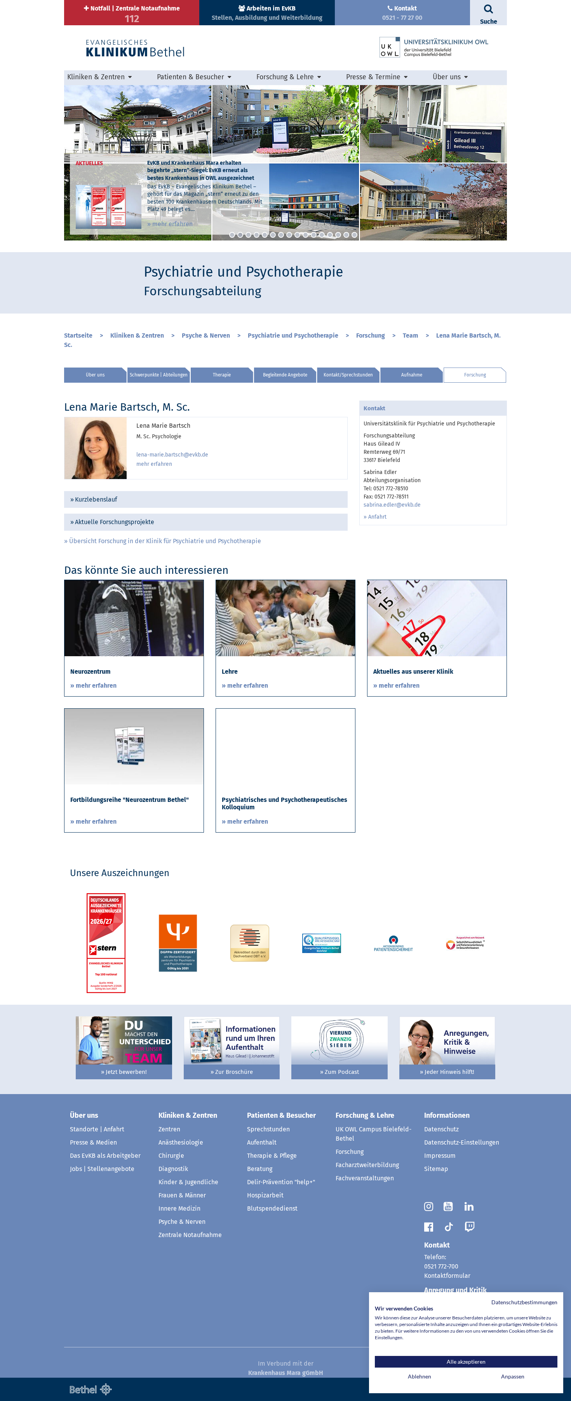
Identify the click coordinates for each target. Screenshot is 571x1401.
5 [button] (265, 235)
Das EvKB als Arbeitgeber (105, 1155)
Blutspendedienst (272, 1208)
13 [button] (330, 235)
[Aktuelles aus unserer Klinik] (437, 617)
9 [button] (297, 235)
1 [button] (232, 235)
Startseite (78, 335)
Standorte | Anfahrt (97, 1129)
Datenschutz (441, 1129)
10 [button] (305, 235)
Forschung (370, 335)
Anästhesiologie (180, 1142)
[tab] (206, 499)
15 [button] (346, 235)
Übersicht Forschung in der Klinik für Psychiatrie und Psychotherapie (165, 541)
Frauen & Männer (182, 1195)
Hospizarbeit (265, 1195)
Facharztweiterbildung (367, 1165)
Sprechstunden (268, 1129)
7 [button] (281, 235)
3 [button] (248, 235)
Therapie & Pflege (272, 1155)
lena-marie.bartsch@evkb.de (172, 454)
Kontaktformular (447, 1275)
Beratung (259, 1169)
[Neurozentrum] (134, 617)
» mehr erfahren (170, 224)
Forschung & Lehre (365, 1115)
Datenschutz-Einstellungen (461, 1142)
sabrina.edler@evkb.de (392, 505)
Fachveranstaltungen (365, 1178)
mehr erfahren (154, 464)
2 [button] (240, 235)
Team (410, 335)
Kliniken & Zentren (137, 335)
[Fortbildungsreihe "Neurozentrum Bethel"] (134, 746)
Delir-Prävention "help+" (281, 1182)
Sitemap (436, 1169)
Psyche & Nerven (206, 335)
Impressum (440, 1155)
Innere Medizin (179, 1208)
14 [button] (338, 235)
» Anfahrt (375, 517)
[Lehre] (285, 617)
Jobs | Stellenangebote (102, 1169)
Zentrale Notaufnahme (190, 1235)
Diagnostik (173, 1169)
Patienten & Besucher (281, 1115)
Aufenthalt (262, 1142)
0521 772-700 (441, 1266)
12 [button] (322, 235)
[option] (285, 162)
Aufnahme (411, 375)
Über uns (95, 375)
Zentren (169, 1129)
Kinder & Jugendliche (188, 1182)
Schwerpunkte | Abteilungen (159, 375)
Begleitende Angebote (285, 375)
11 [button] (314, 235)
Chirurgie (171, 1155)
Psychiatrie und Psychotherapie (293, 335)
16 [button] (354, 235)
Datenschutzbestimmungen (524, 1302)
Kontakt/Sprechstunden (348, 375)
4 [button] (256, 235)
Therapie (222, 375)
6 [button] (273, 235)
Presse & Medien (93, 1142)
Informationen (447, 1115)
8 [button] (289, 235)
